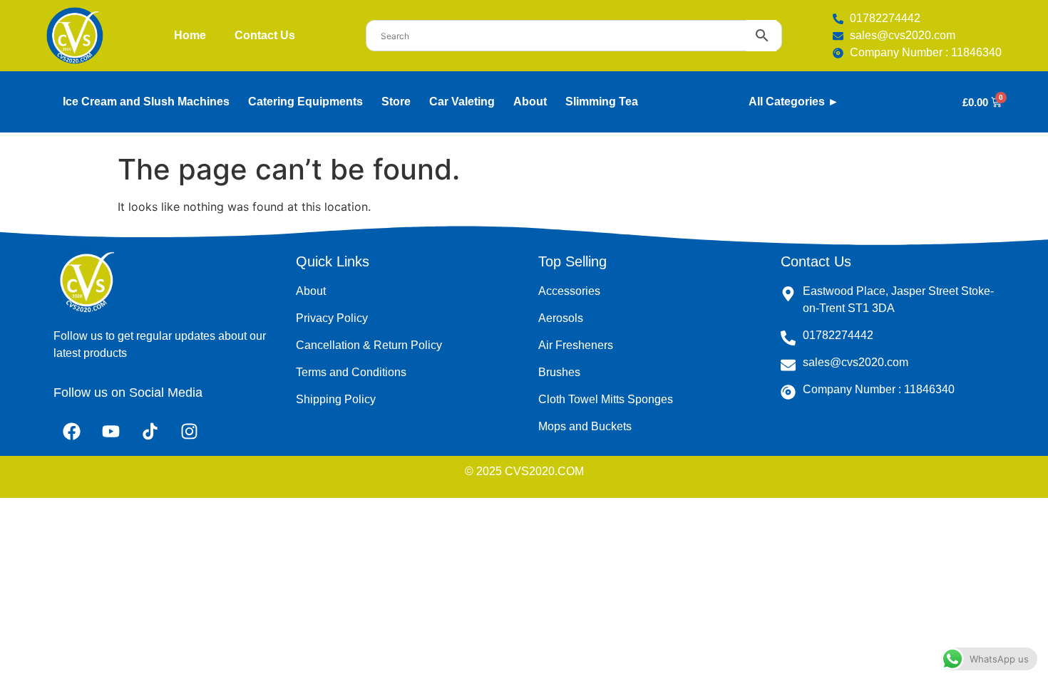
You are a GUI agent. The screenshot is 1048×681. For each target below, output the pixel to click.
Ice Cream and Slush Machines (146, 101)
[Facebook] (71, 431)
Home (190, 35)
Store (396, 101)
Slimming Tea (601, 101)
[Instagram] (189, 431)
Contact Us (265, 35)
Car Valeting (462, 101)
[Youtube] (110, 431)
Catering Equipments (305, 101)
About (530, 101)
